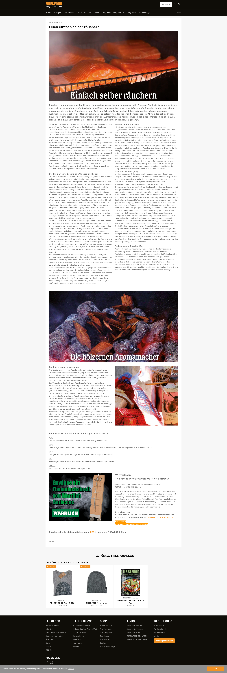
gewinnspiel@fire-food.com (160, 517)
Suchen (103, 643)
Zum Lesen (104, 636)
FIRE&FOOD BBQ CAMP (137, 639)
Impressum (159, 625)
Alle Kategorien (106, 632)
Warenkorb (77, 639)
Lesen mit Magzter (135, 629)
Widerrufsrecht (160, 629)
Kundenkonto (78, 636)
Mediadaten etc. (52, 625)
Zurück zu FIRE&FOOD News (115, 555)
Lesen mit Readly (134, 625)
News (48, 643)
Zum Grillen (105, 639)
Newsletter (77, 643)
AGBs (156, 636)
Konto (179, 13)
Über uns (49, 639)
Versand (76, 646)
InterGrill (49, 629)
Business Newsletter (54, 636)
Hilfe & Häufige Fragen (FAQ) (85, 629)
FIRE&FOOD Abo (107, 625)
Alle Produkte (105, 629)
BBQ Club (50, 650)
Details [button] (71, 669)
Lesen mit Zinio (133, 632)
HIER (91, 532)
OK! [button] (215, 669)
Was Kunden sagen (108, 646)
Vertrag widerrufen (164, 640)
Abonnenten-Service (81, 625)
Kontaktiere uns (79, 632)
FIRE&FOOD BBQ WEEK (137, 636)
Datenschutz (159, 632)
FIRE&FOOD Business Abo (57, 632)
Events (48, 646)
